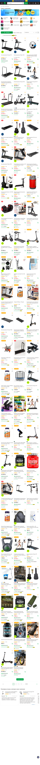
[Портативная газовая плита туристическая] (7, 348)
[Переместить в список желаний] (12, 38)
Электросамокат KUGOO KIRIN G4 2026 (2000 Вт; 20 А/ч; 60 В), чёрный (7, 471)
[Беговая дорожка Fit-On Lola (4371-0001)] (33, 128)
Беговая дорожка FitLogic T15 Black (32, 555)
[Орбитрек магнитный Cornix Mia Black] (20, 264)
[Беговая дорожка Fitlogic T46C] (7, 154)
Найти (26, 3)
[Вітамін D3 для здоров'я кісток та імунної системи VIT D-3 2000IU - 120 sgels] (7, 516)
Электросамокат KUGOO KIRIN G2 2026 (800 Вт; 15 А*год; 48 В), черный (33, 331)
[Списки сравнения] (36, 3)
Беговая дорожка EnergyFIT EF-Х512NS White (32, 82)
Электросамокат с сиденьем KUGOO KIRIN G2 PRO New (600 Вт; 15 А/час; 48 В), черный (32, 247)
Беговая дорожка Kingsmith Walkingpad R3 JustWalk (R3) (19, 330)
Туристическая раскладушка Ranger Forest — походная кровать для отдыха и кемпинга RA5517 (7, 612)
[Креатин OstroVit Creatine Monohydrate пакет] (33, 264)
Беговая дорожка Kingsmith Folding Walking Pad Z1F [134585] (32, 165)
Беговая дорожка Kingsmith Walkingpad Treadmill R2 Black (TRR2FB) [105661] (6, 82)
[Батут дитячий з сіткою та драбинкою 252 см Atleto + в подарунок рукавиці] (20, 376)
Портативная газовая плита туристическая (5, 358)
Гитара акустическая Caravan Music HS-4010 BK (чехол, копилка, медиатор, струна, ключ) (20, 138)
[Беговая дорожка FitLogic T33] (33, 376)
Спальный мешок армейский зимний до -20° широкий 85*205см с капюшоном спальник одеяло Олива (20, 527)
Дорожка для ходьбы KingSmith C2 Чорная (7, 138)
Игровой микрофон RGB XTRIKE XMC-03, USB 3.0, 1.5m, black (19, 443)
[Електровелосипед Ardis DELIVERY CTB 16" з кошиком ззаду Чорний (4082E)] (7, 237)
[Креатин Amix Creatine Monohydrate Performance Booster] (33, 461)
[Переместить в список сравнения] (12, 40)
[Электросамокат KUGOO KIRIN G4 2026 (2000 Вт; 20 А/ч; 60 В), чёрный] (7, 461)
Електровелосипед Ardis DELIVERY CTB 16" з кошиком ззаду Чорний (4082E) (6, 247)
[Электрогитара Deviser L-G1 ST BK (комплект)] (7, 182)
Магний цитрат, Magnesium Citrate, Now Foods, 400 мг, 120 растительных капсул (7, 443)
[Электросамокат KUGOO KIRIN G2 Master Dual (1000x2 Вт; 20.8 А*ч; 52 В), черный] (7, 658)
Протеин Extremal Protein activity (6, 639)
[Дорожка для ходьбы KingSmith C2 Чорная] (7, 128)
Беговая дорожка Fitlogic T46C (6, 164)
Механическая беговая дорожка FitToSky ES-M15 (19, 192)
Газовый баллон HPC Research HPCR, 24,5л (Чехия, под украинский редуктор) (32, 193)
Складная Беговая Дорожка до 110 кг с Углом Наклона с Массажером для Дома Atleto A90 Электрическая (7, 499)
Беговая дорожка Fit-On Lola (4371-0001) (32, 138)
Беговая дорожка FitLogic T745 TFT (32, 110)
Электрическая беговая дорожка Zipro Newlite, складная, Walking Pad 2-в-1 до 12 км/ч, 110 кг (32, 414)
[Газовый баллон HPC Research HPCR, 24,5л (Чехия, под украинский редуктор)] (33, 182)
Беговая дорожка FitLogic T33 (32, 385)
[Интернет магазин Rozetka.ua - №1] (5, 3)
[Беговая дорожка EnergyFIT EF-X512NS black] (21, 692)
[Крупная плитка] (36, 32)
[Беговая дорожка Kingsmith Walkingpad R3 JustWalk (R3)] (20, 320)
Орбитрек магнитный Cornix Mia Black (19, 274)
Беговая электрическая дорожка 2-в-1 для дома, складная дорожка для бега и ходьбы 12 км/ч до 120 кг (7, 110)
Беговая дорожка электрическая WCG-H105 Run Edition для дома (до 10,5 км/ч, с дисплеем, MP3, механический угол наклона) (32, 219)
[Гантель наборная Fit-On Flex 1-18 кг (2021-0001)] (7, 209)
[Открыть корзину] (38, 3)
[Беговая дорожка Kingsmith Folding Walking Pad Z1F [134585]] (33, 154)
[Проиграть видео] (25, 411)
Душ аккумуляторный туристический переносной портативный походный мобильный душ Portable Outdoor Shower (7, 584)
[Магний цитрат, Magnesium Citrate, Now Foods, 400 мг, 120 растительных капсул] (7, 433)
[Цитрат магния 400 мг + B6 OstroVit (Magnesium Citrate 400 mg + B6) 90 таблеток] (33, 516)
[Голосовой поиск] (23, 3)
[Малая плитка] (38, 32)
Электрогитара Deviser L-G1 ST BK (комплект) (7, 192)
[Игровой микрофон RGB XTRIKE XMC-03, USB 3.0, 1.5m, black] (20, 433)
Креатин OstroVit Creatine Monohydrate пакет (31, 274)
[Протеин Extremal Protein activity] (7, 630)
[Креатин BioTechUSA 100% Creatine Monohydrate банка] (20, 461)
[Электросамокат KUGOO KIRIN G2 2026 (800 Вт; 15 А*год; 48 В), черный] (33, 320)
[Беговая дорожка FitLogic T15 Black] (33, 544)
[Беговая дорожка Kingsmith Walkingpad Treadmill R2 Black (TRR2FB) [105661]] (7, 72)
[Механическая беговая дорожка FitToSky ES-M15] (20, 182)
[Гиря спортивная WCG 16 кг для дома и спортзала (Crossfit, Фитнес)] (7, 544)
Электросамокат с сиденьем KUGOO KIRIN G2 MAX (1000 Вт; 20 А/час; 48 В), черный (32, 443)
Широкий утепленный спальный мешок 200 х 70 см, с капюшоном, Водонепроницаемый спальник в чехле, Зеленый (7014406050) (33, 612)
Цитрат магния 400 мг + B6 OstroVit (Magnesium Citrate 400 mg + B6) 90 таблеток (32, 527)
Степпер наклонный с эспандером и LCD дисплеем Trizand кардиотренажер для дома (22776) (33, 358)
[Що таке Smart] (15, 35)
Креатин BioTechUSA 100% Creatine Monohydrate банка (19, 471)
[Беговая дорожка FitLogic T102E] (7, 320)
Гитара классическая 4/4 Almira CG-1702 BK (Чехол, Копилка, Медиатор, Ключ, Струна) (32, 584)
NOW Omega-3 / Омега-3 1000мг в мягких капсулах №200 (7, 386)
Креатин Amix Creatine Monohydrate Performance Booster (31, 471)
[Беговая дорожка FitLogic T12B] (20, 72)
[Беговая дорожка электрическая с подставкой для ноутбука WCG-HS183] (20, 489)
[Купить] (12, 59)
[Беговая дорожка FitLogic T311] (7, 45)
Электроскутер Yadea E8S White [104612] (19, 110)
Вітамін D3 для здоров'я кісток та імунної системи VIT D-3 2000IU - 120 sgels (7, 527)
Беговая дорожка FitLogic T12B (19, 81)
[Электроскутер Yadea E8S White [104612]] (20, 99)
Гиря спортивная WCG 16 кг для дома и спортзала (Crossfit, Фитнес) (6, 555)
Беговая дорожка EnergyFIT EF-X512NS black (28, 692)
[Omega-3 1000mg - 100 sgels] (20, 292)
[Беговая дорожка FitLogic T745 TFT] (33, 99)
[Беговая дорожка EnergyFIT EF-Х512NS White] (33, 72)
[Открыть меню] (2, 3)
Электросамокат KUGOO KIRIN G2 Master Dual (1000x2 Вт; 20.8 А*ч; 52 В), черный (7, 668)
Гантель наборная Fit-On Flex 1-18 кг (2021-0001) (6, 219)
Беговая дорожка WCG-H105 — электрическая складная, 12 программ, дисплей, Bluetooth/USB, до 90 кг (19, 247)
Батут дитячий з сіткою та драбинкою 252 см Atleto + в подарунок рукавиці (19, 386)
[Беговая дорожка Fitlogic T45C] (20, 45)
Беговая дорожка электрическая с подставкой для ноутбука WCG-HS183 (20, 499)
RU (29, 3)
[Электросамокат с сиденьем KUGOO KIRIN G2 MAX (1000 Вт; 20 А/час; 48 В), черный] (33, 433)
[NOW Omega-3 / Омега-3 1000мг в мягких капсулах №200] (7, 376)
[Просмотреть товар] (14, 136)
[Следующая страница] (37, 684)
